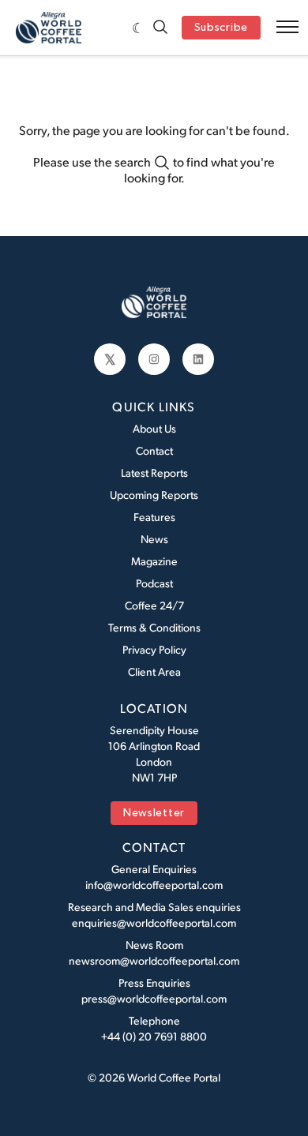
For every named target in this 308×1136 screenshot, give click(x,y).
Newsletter (154, 813)
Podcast (154, 583)
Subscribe (221, 28)
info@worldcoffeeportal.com (154, 884)
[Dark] (138, 28)
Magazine (154, 561)
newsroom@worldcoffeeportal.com (154, 960)
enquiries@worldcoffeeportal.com (154, 922)
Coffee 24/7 (154, 605)
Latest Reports (154, 472)
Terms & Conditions (154, 627)
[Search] (160, 28)
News (154, 539)
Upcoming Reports (154, 494)
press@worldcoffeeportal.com (154, 998)
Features (154, 516)
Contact (154, 450)
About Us (154, 428)
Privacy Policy (154, 649)
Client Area (154, 671)
